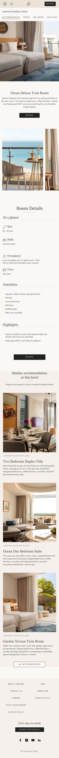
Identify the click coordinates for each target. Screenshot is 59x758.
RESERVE (50, 3)
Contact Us (16, 691)
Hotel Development (16, 705)
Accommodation (11, 17)
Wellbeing (38, 17)
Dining (26, 17)
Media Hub (43, 691)
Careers (16, 698)
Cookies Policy (16, 712)
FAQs (42, 684)
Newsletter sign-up (29, 729)
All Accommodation (29, 664)
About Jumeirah (16, 684)
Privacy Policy (42, 698)
